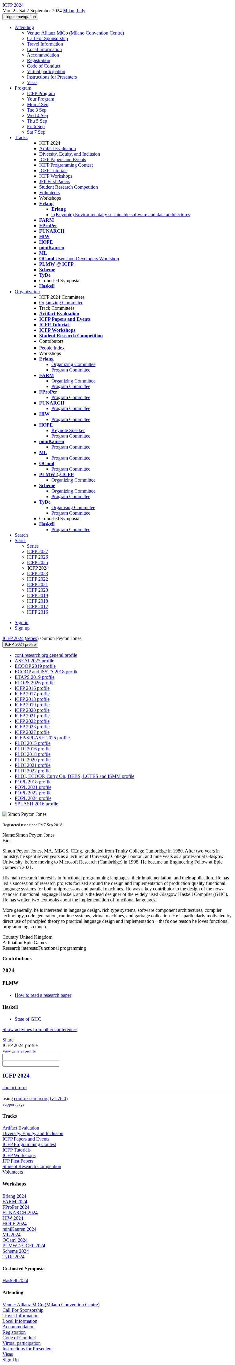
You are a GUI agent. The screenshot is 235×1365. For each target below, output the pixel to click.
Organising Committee (73, 507)
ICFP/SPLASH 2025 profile (42, 737)
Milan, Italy (74, 10)
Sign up (22, 628)
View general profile (19, 1051)
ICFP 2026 (37, 557)
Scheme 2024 (15, 1251)
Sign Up (10, 1359)
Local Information (44, 49)
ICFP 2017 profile (32, 693)
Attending (24, 27)
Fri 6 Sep (36, 126)
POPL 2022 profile (33, 792)
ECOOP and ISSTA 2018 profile (46, 671)
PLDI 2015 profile (32, 743)
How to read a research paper (43, 995)
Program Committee (70, 369)
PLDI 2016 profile (32, 748)
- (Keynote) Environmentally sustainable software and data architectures (120, 214)
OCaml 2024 (15, 1240)
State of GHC (28, 1019)
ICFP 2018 (37, 601)
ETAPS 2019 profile (34, 677)
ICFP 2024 (13, 638)
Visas (32, 82)
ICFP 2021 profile (32, 715)
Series (33, 546)
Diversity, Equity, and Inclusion (69, 154)
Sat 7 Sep (36, 132)
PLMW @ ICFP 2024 (23, 1245)
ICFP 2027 (37, 551)
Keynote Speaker (68, 430)
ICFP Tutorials (53, 170)
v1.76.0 (58, 1098)
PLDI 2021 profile (32, 765)
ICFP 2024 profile (20, 644)
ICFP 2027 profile (32, 732)
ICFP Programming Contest (66, 165)
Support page (13, 1104)
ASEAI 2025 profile (34, 660)
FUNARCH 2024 (20, 1212)
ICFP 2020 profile (32, 710)
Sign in (21, 622)
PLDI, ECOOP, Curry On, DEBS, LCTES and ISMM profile (74, 776)
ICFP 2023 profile (32, 726)
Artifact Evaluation (57, 148)
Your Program (40, 99)
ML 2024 (11, 1234)
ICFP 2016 (37, 612)
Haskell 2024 (15, 1280)
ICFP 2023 (37, 573)
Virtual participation (46, 71)
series (31, 638)
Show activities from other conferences (39, 1029)
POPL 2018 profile (33, 781)
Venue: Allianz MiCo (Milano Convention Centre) (75, 32)
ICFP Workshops (55, 176)
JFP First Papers (54, 181)
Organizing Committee (61, 302)
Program (23, 88)
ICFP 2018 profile (32, 699)
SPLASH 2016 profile (36, 803)
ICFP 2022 (37, 579)
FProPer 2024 (15, 1207)
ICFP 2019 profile (32, 704)
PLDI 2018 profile (32, 754)
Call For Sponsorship (47, 38)
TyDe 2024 (13, 1256)
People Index (52, 347)
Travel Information (45, 43)
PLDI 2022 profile (32, 770)
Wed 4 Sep (37, 115)
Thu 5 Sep (37, 121)
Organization (27, 291)
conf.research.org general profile (46, 655)
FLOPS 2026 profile (34, 682)
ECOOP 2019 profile (35, 666)
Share (7, 1039)
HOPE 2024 (14, 1223)
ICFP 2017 (37, 606)
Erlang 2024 (14, 1196)
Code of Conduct (43, 65)
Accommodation (43, 54)
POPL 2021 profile (33, 787)
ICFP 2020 (37, 590)
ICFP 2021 (37, 584)
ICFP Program (41, 93)
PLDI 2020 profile (32, 759)
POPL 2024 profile (33, 798)
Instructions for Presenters (52, 77)
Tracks (21, 137)
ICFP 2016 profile (32, 688)
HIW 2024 (12, 1218)
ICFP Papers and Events (62, 159)
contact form (14, 1087)
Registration (38, 60)
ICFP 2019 (37, 595)
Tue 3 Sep (37, 110)
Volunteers (49, 192)
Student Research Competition (68, 187)
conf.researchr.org (31, 1098)
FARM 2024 (14, 1201)
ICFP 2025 (37, 562)
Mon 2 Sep (37, 104)
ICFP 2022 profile (32, 721)
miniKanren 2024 (19, 1229)
